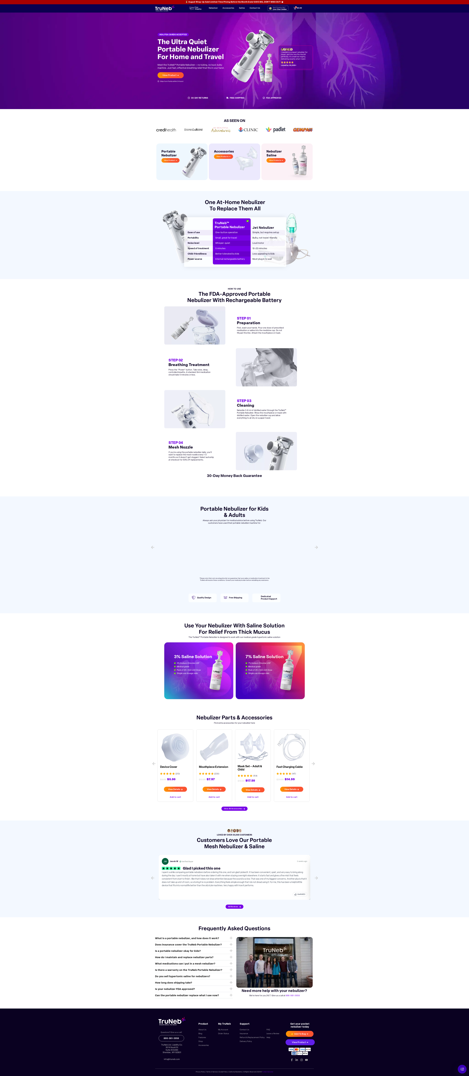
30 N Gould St (172, 1049)
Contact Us (255, 8)
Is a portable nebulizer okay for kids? (178, 952)
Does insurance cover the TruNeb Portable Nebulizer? (188, 946)
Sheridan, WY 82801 (172, 1054)
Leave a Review (272, 1035)
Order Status (223, 1035)
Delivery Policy (246, 1043)
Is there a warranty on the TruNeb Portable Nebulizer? (188, 971)
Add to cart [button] (174, 798)
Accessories (228, 8)
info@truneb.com (172, 1061)
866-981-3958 (293, 997)
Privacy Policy (200, 1073)
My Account (223, 1031)
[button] (153, 548)
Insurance (244, 1035)
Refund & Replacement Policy (252, 1039)
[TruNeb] (172, 1023)
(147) (255, 775)
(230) (176, 775)
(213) (294, 775)
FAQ (268, 1031)
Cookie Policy (223, 1073)
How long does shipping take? (173, 984)
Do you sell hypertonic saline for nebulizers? (182, 978)
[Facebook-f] (291, 1061)
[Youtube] (306, 1061)
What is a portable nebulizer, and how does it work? (187, 940)
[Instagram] (301, 1061)
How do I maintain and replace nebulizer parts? (184, 959)
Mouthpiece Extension (173, 768)
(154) (216, 777)
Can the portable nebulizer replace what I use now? (187, 997)
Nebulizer (213, 8)
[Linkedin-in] (296, 1061)
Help (268, 1039)
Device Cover (285, 768)
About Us (202, 1031)
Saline (242, 8)
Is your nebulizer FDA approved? (175, 990)
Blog (200, 1035)
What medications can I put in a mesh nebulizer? (185, 965)
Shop (200, 1043)
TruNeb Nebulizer (267, 1073)
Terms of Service (211, 1073)
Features (202, 1039)
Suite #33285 (172, 1052)
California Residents (235, 1073)
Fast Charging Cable (251, 768)
